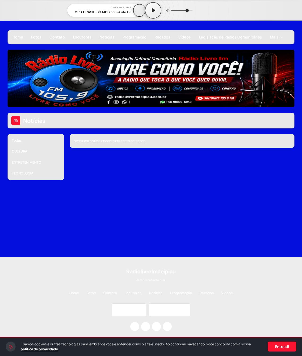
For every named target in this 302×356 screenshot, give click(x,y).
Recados (162, 37)
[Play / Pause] (153, 10)
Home (18, 37)
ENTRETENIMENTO (26, 162)
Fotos (36, 37)
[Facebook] (145, 326)
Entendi (282, 346)
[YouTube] (156, 326)
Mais (276, 37)
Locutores (82, 37)
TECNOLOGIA (23, 173)
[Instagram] (134, 326)
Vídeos (184, 37)
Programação (134, 37)
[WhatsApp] (167, 326)
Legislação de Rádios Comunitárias (230, 37)
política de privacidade (39, 349)
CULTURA (19, 151)
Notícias (107, 37)
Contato (57, 37)
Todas (17, 140)
